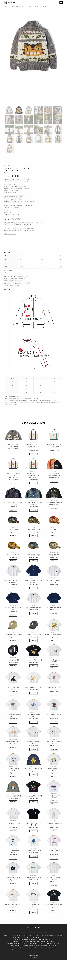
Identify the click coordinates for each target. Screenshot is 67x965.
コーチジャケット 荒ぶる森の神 (13, 796)
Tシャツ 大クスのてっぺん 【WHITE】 (54, 688)
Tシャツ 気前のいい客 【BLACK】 (54, 905)
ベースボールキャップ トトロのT (13, 634)
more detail (13, 452)
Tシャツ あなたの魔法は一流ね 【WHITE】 (54, 824)
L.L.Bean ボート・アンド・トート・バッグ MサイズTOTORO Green (54, 446)
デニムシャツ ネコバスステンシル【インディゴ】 (13, 503)
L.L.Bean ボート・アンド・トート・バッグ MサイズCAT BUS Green (33, 475)
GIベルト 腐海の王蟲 (54, 555)
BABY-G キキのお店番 (13, 660)
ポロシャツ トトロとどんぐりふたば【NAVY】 (33, 581)
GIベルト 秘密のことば (33, 555)
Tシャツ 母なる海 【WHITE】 (33, 877)
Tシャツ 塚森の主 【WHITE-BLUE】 (33, 715)
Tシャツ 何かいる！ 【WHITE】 (33, 687)
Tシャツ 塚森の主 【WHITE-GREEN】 (13, 715)
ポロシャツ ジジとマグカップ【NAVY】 (13, 608)
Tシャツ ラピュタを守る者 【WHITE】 (33, 742)
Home (6, 6)
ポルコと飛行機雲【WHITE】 (33, 607)
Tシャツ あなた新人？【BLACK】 (33, 796)
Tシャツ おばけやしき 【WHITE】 (13, 688)
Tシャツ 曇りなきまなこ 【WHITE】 (53, 851)
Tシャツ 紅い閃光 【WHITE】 (13, 905)
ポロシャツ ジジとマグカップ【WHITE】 (54, 581)
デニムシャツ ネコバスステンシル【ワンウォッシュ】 (33, 503)
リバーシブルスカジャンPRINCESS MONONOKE (53, 474)
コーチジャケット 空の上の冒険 (33, 768)
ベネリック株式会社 (33, 956)
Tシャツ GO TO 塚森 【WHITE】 (54, 634)
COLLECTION (14, 6)
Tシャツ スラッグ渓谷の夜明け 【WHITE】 (54, 742)
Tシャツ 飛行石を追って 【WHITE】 (13, 769)
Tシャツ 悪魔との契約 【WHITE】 (13, 851)
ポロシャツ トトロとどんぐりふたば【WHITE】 (13, 581)
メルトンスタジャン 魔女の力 (54, 502)
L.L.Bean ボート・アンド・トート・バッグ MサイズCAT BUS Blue (13, 475)
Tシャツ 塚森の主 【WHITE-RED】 (53, 715)
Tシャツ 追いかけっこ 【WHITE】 (54, 661)
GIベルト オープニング (13, 555)
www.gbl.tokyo (11, 2)
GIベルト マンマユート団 (33, 529)
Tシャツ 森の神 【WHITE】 (13, 877)
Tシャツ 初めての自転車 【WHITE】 (53, 797)
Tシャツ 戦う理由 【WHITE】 (33, 850)
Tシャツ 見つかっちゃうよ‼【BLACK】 (33, 824)
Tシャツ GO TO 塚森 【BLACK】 (33, 660)
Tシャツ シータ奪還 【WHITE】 (13, 741)
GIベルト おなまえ (54, 529)
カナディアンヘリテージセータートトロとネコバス (13, 445)
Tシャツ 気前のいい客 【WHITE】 (33, 905)
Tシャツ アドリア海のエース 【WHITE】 (54, 878)
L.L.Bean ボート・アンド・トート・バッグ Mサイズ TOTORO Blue (33, 446)
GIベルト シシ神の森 (13, 529)
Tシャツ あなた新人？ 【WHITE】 (54, 769)
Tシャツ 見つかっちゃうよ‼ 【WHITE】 (13, 824)
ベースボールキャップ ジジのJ (34, 634)
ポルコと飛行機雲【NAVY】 (54, 607)
